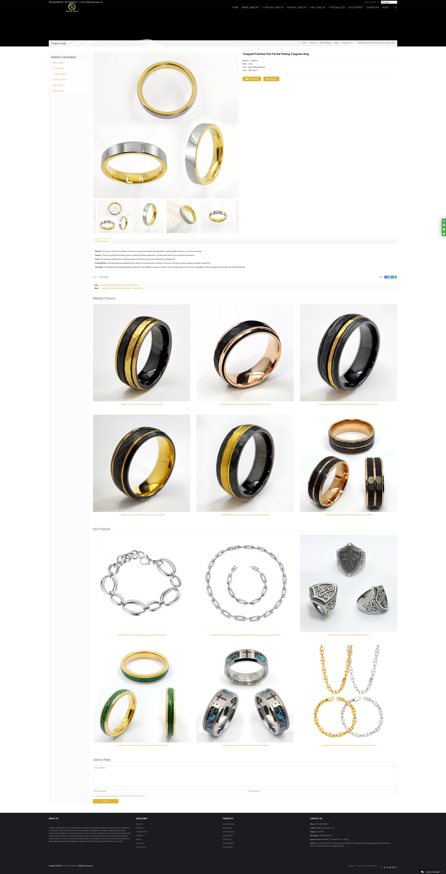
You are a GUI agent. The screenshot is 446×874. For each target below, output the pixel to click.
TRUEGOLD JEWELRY (70, 866)
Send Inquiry (253, 79)
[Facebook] (381, 868)
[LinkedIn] (387, 868)
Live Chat (272, 79)
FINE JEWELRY (58, 85)
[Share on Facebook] (385, 278)
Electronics (227, 828)
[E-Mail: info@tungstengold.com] (444, 234)
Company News (142, 832)
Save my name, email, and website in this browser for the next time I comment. (120, 796)
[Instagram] (395, 868)
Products (139, 828)
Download (139, 835)
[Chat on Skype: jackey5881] (444, 225)
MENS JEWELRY (58, 63)
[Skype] (393, 868)
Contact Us (140, 843)
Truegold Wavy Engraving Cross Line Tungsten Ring (119, 285)
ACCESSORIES (58, 68)
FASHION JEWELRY (59, 80)
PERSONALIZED (58, 91)
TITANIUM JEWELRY (60, 74)
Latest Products (229, 824)
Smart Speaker (228, 832)
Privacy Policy (141, 847)
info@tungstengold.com (325, 828)
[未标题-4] (72, 7)
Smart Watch (228, 835)
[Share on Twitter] (389, 278)
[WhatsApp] (390, 868)
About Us (139, 824)
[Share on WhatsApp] (395, 278)
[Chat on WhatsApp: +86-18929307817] (444, 229)
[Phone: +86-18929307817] (444, 221)
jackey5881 (320, 832)
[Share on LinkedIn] (392, 278)
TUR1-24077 (104, 277)
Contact (374, 2)
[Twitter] (384, 868)
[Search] (395, 7)
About (367, 2)
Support (139, 839)
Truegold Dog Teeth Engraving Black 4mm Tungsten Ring (121, 288)
